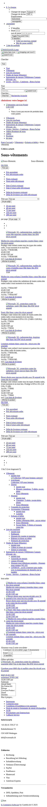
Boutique (15, 131)
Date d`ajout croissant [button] (14, 186)
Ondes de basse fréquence (16, 75)
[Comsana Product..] (8, 691)
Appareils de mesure (19, 559)
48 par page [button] (10, 208)
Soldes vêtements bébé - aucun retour (30, 520)
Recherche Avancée (19, 96)
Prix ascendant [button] (12, 172)
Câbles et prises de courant (21, 547)
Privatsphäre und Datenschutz (18, 713)
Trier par (4, 199)
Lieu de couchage (13, 73)
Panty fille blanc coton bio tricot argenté (16, 312)
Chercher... (5, 93)
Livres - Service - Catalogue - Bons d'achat (23, 82)
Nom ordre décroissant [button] (15, 181)
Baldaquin (15, 534)
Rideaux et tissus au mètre (21, 538)
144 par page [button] (11, 213)
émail (13, 31)
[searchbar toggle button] (7, 55)
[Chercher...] (31, 91)
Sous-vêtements (22, 494)
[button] (11, 7)
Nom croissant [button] (11, 179)
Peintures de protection (20, 541)
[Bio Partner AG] (8, 686)
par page (4, 219)
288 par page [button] (11, 215)
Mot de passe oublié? (24, 43)
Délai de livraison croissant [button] (16, 192)
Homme (14, 496)
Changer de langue (18, 12)
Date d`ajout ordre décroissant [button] (18, 188)
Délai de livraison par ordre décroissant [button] (21, 195)
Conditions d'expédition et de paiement (21, 706)
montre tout (15, 476)
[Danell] (8, 693)
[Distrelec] (8, 695)
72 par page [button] (10, 210)
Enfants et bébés (17, 516)
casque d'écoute (17, 561)
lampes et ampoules (18, 550)
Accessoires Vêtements (20, 509)
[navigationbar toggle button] (8, 52)
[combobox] (5, 168)
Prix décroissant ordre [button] (14, 174)
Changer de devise (18, 14)
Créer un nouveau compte (26, 41)
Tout (8, 68)
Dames (14, 485)
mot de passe (16, 33)
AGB (8, 710)
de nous (22, 131)
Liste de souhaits (13, 45)
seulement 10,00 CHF (9, 676)
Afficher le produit (8, 261)
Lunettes (19, 514)
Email (5, 653)
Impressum (10, 701)
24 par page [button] (10, 206)
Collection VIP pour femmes (22, 482)
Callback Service (12, 715)
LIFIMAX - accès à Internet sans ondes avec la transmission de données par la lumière (26, 570)
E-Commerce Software (10, 805)
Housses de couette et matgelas (23, 536)
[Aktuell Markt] (8, 684)
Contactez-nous (12, 704)
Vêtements (10, 70)
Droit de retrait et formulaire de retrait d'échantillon (26, 708)
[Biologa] (8, 688)
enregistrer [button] (10, 24)
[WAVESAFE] (10, 50)
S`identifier (8, 656)
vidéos (9, 131)
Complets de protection (20, 507)
